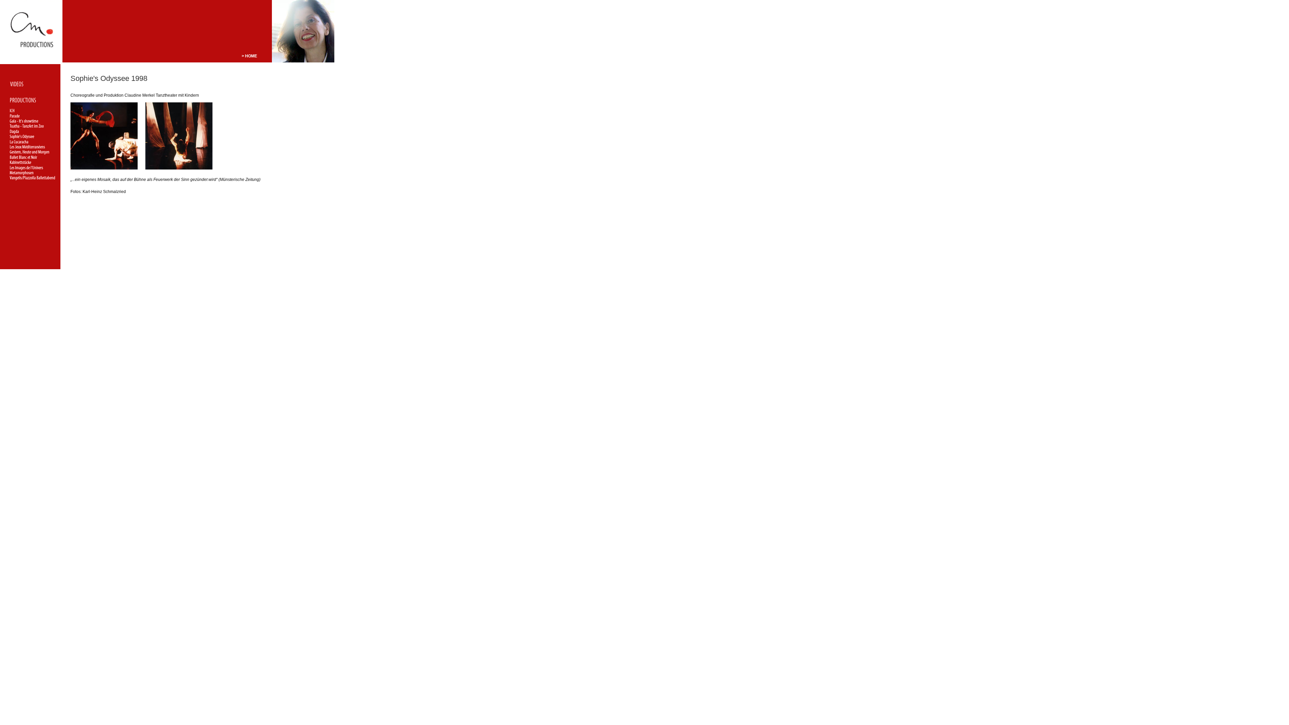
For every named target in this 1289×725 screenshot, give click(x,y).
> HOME (249, 56)
